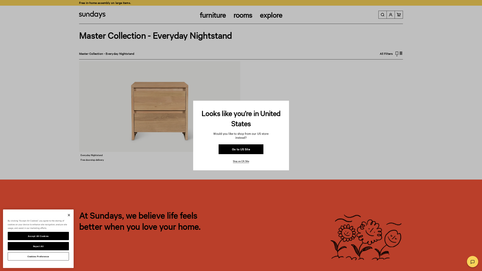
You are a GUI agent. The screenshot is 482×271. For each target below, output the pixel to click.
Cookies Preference (38, 256)
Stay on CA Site (241, 161)
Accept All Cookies (38, 236)
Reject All (38, 246)
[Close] (69, 215)
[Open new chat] (472, 261)
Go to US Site (241, 149)
